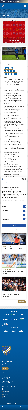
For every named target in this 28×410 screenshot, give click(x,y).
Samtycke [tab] (5, 182)
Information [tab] (14, 182)
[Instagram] (3, 391)
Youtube (6, 396)
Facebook (6, 389)
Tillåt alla (14, 225)
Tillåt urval (14, 229)
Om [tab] (23, 182)
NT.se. (13, 154)
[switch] (24, 211)
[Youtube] (3, 397)
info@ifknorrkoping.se (9, 378)
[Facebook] (3, 389)
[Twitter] (3, 394)
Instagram (6, 391)
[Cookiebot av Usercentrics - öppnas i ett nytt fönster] (20, 179)
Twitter (15, 152)
